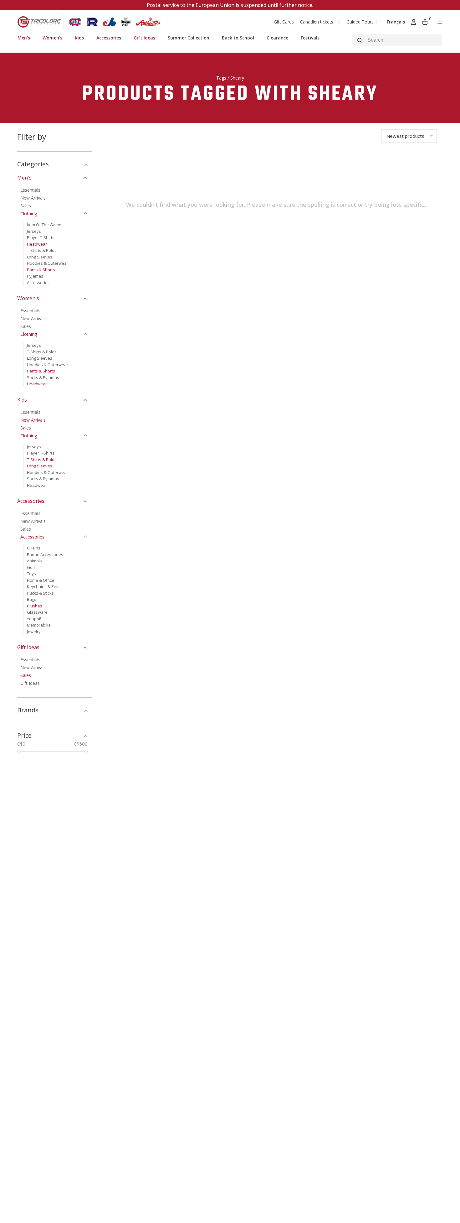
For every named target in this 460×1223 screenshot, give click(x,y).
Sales (25, 206)
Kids (79, 38)
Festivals (310, 38)
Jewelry (34, 631)
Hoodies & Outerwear (47, 263)
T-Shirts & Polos (42, 250)
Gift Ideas (144, 38)
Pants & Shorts (41, 270)
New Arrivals (33, 198)
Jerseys (34, 231)
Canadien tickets (317, 22)
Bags (31, 599)
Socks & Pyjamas (43, 377)
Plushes (34, 606)
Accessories (108, 38)
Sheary (237, 78)
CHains (33, 548)
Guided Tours (360, 22)
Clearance (277, 38)
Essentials (30, 190)
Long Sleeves (39, 257)
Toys (31, 573)
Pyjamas (35, 276)
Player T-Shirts (40, 237)
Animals (34, 561)
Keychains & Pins (43, 586)
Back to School (238, 38)
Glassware (37, 612)
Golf (31, 567)
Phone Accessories (45, 554)
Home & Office (40, 580)
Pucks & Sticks (40, 593)
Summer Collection (188, 38)
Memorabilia (39, 625)
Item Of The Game (44, 224)
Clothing (28, 213)
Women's (52, 38)
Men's (24, 38)
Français (396, 22)
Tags (221, 78)
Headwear (37, 244)
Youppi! (34, 619)
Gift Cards (284, 22)
